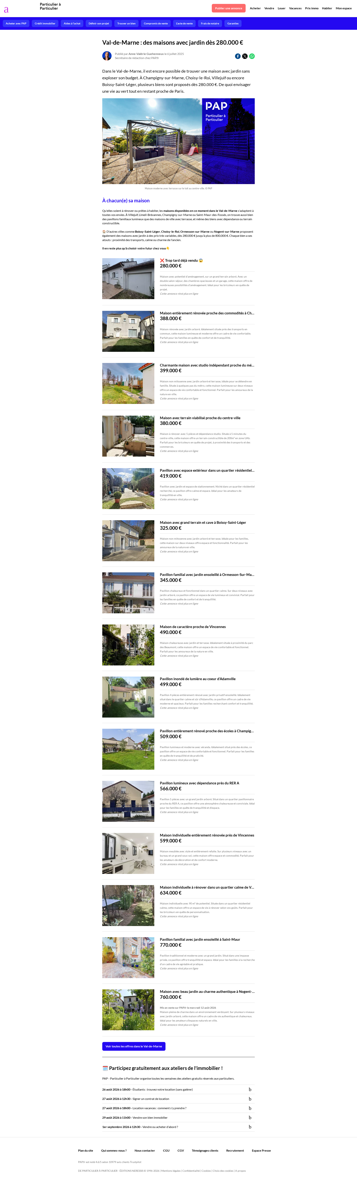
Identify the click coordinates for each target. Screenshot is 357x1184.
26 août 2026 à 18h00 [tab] (147, 1089)
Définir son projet (99, 23)
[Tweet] (245, 56)
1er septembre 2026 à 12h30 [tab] (140, 1127)
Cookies (206, 1170)
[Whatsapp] (252, 56)
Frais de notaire (210, 23)
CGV (181, 1150)
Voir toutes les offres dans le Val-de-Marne (134, 1046)
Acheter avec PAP (16, 23)
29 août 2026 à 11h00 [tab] (135, 1117)
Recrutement (235, 1150)
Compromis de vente (156, 23)
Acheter (255, 8)
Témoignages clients (205, 1150)
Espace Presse (261, 1150)
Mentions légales (171, 1170)
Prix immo (312, 8)
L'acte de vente (184, 23)
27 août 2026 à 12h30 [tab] (135, 1098)
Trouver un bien (126, 23)
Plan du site (85, 1150)
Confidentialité (191, 1170)
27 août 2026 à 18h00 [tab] (144, 1108)
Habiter (327, 8)
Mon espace (344, 8)
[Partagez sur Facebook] (238, 56)
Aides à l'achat (72, 23)
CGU (166, 1150)
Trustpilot (135, 1162)
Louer (282, 8)
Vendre (269, 8)
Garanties (233, 23)
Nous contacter (145, 1150)
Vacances (295, 8)
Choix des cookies (223, 1170)
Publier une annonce (228, 8)
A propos (240, 1170)
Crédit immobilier (45, 23)
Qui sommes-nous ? (114, 1150)
